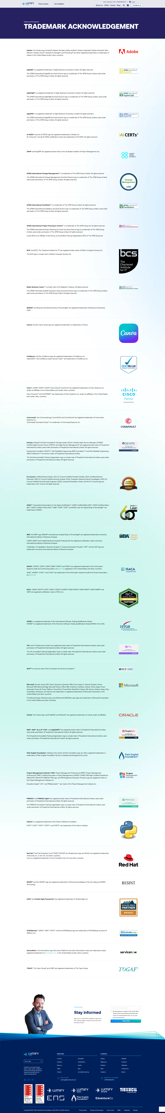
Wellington (124, 1065)
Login (133, 2)
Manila (123, 1072)
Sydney (103, 1058)
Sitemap (135, 1110)
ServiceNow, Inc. (51, 953)
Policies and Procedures (31, 22)
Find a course (43, 4)
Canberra (103, 1072)
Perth (102, 1068)
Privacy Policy (83, 1110)
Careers (59, 1072)
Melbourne (103, 1062)
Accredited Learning (83, 1072)
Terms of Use (110, 1110)
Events (113, 5)
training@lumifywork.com (68, 1080)
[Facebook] (29, 1079)
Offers (106, 5)
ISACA (61, 569)
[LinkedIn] (25, 1079)
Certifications (81, 1062)
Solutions (59, 1062)
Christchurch (125, 1068)
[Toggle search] (124, 5)
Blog (118, 5)
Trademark (127, 1110)
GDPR (118, 1110)
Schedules (81, 1058)
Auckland (124, 1062)
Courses (59, 1058)
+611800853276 (121, 2)
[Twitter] (32, 1079)
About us (99, 5)
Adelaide (124, 1058)
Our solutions (59, 4)
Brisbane (103, 1065)
